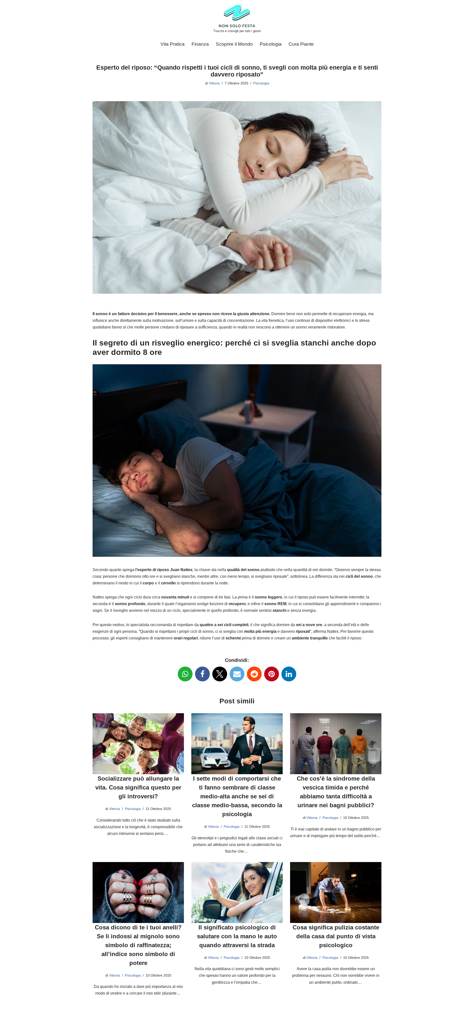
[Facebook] (202, 674)
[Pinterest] (271, 674)
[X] (219, 674)
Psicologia (271, 44)
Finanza (200, 44)
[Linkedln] (288, 674)
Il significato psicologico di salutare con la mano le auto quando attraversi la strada (237, 936)
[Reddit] (254, 674)
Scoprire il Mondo (234, 44)
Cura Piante (301, 44)
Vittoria (214, 83)
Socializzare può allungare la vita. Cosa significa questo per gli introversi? (138, 787)
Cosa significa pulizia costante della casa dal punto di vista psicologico (336, 936)
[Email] (237, 674)
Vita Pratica (172, 44)
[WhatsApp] (185, 674)
